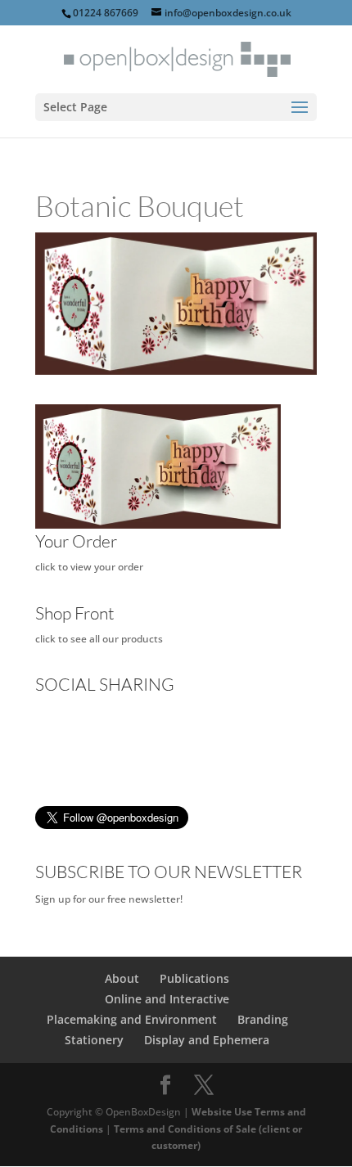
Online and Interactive (167, 999)
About (122, 978)
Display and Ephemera (206, 1040)
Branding (262, 1019)
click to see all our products (99, 639)
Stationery (94, 1040)
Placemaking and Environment (132, 1019)
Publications (194, 978)
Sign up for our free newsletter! (109, 899)
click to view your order (89, 567)
